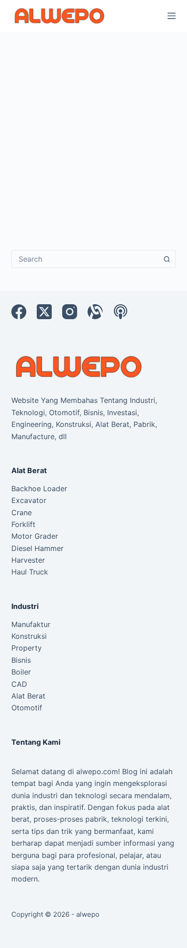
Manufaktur (30, 624)
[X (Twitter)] (44, 311)
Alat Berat (28, 695)
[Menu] (171, 16)
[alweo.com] (79, 365)
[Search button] (166, 259)
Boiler (21, 671)
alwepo (87, 914)
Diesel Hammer (37, 548)
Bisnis (21, 660)
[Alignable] (95, 311)
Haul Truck (29, 571)
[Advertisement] (93, 129)
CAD (19, 684)
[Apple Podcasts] (120, 311)
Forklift (23, 524)
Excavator (28, 500)
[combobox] (85, 259)
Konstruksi (29, 636)
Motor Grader (34, 536)
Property (26, 647)
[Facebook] (18, 311)
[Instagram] (69, 311)
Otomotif (26, 707)
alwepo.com (97, 771)
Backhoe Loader (39, 488)
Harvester (28, 560)
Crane (21, 512)
